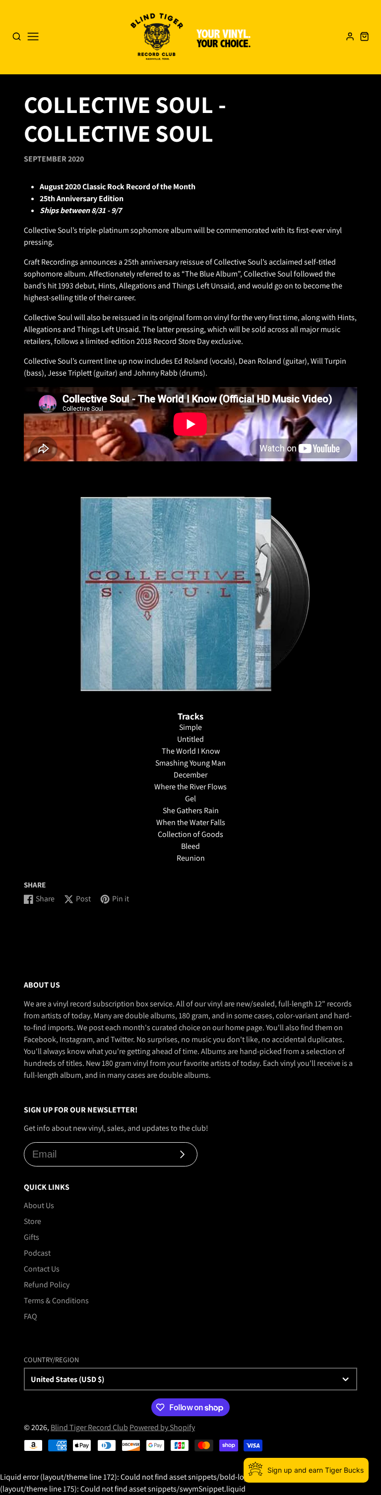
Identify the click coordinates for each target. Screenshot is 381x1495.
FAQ (30, 1316)
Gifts (31, 1237)
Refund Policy (46, 1284)
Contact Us (42, 1269)
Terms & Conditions (56, 1300)
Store (32, 1221)
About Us (39, 1205)
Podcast (37, 1253)
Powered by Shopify (162, 1427)
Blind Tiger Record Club (89, 1427)
